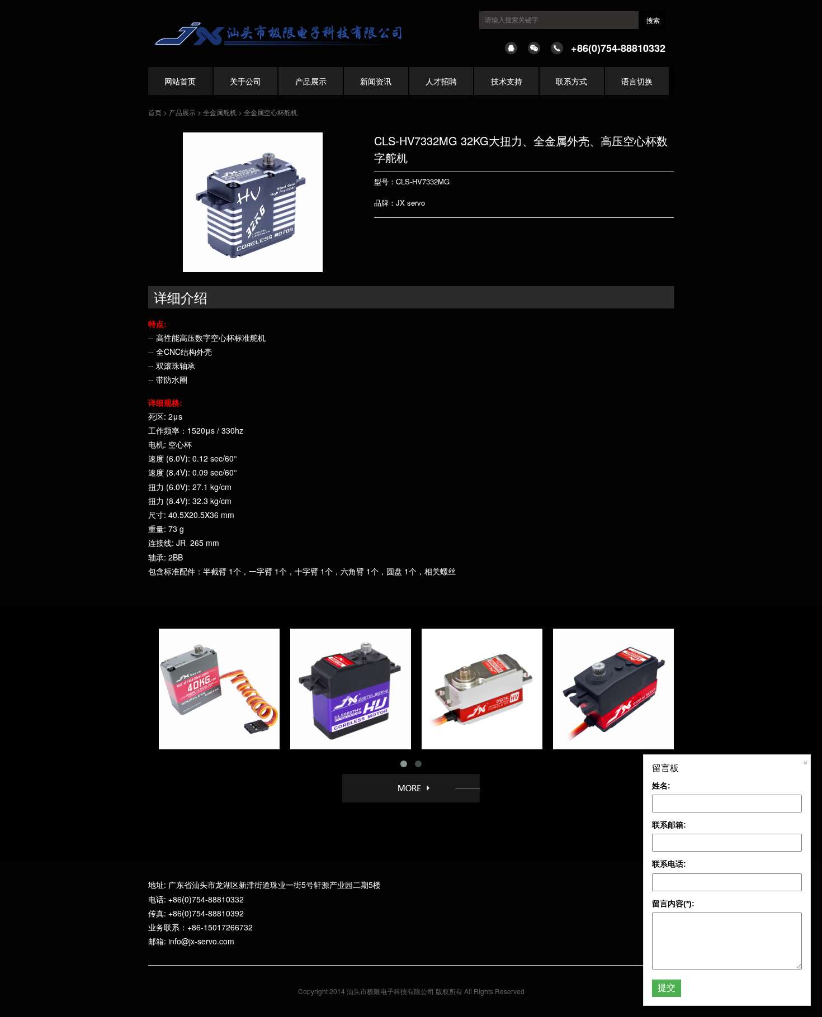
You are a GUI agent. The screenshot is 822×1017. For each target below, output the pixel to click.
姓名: (661, 785)
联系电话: (669, 863)
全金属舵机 (220, 112)
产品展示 (311, 81)
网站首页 (180, 81)
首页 (155, 112)
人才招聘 (441, 81)
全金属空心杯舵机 (270, 112)
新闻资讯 (375, 81)
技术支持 (506, 81)
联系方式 (571, 81)
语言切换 (637, 81)
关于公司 (245, 81)
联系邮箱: (669, 824)
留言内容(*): (673, 903)
